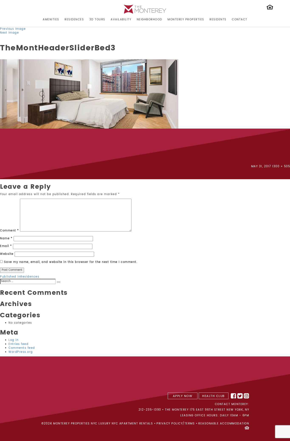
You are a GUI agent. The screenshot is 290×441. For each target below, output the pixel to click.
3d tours (97, 19)
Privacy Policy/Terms (175, 424)
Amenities (51, 19)
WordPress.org (20, 352)
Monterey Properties (186, 19)
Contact (239, 19)
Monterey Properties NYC (75, 424)
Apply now (183, 396)
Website (7, 254)
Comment (9, 231)
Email (6, 246)
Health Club (213, 396)
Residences (74, 19)
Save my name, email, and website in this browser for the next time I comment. (71, 262)
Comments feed (21, 348)
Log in (13, 340)
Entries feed (18, 344)
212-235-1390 (150, 410)
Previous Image (13, 29)
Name (6, 239)
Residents (218, 19)
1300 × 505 (281, 166)
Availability (121, 19)
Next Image (9, 33)
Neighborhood (149, 19)
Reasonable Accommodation (223, 424)
